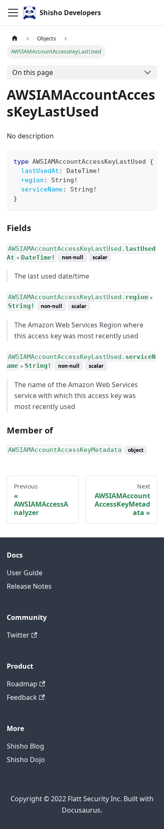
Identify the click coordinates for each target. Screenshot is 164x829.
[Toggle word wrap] (131, 161)
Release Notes (29, 586)
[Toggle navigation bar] (13, 12)
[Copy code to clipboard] (147, 161)
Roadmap (22, 683)
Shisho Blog (25, 746)
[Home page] (15, 38)
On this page (32, 72)
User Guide (24, 572)
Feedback (22, 697)
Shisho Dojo (26, 759)
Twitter (18, 635)
